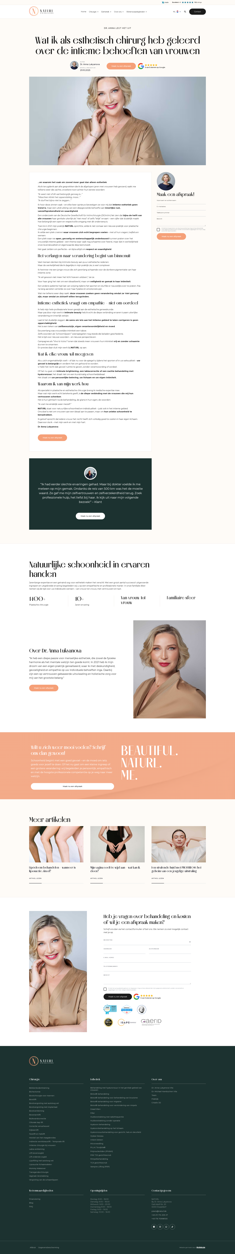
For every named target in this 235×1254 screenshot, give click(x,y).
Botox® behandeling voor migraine (105, 1101)
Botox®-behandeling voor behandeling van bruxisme (114, 1098)
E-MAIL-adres (109, 957)
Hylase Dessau (96, 1136)
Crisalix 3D (156, 1103)
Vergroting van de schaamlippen (43, 1180)
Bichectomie (34, 1092)
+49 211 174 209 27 (160, 1215)
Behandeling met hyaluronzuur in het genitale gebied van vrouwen (116, 1089)
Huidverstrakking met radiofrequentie (107, 1117)
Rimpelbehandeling (99, 1159)
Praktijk (155, 1099)
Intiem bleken (96, 1140)
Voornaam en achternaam (166, 200)
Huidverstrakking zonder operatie (105, 1121)
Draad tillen (95, 1109)
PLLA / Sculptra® (97, 1147)
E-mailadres (161, 206)
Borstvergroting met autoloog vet (44, 1103)
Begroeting (108, 940)
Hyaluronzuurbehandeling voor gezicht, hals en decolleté (115, 1132)
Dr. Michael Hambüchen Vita (164, 1091)
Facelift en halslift (37, 1134)
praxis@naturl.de (159, 1211)
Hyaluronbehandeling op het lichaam (106, 1128)
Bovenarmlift (35, 1115)
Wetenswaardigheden (135, 12)
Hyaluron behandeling (100, 1124)
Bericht (159, 219)
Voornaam (108, 948)
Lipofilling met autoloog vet (41, 1161)
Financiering (34, 1199)
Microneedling (96, 1144)
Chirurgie (92, 12)
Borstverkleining (36, 1111)
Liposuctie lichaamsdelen (40, 1164)
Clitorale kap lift (36, 1122)
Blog (31, 1203)
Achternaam (154, 948)
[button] (94, 12)
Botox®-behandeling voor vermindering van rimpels (113, 1105)
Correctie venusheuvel (39, 1126)
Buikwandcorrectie (37, 1119)
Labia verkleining (36, 1149)
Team (154, 1095)
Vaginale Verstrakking (38, 1176)
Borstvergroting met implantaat (43, 1107)
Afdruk (33, 1247)
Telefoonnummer (163, 213)
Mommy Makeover (37, 1168)
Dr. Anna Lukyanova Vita (162, 1088)
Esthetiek (105, 12)
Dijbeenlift (34, 1130)
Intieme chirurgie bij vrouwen (42, 1145)
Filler (92, 1113)
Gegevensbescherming (48, 1247)
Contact (197, 12)
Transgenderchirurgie (38, 1172)
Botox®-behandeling (99, 1094)
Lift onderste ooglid (38, 1157)
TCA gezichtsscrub (98, 1163)
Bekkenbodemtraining (39, 1088)
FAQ (31, 1206)
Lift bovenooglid (36, 1153)
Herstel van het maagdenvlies (42, 1138)
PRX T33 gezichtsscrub (100, 1155)
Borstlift (32, 1099)
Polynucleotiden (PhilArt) (101, 1151)
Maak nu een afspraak (121, 66)
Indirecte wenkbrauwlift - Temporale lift (47, 1141)
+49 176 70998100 (160, 1219)
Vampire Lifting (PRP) (100, 1167)
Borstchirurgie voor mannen (41, 1096)
